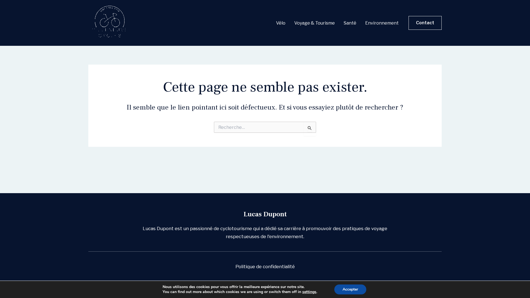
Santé (350, 23)
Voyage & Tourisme (314, 23)
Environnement (382, 23)
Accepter (350, 289)
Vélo (280, 23)
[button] (425, 23)
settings (309, 291)
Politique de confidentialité (265, 266)
